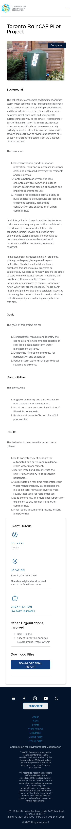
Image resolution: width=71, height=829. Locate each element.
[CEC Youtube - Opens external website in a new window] (45, 699)
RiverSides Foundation (23, 610)
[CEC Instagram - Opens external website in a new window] (35, 699)
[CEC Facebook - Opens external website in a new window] (24, 699)
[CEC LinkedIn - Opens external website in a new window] (13, 699)
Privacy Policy (35, 740)
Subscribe (36, 706)
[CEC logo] (13, 8)
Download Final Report (30, 664)
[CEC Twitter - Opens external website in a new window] (56, 699)
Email (61, 816)
